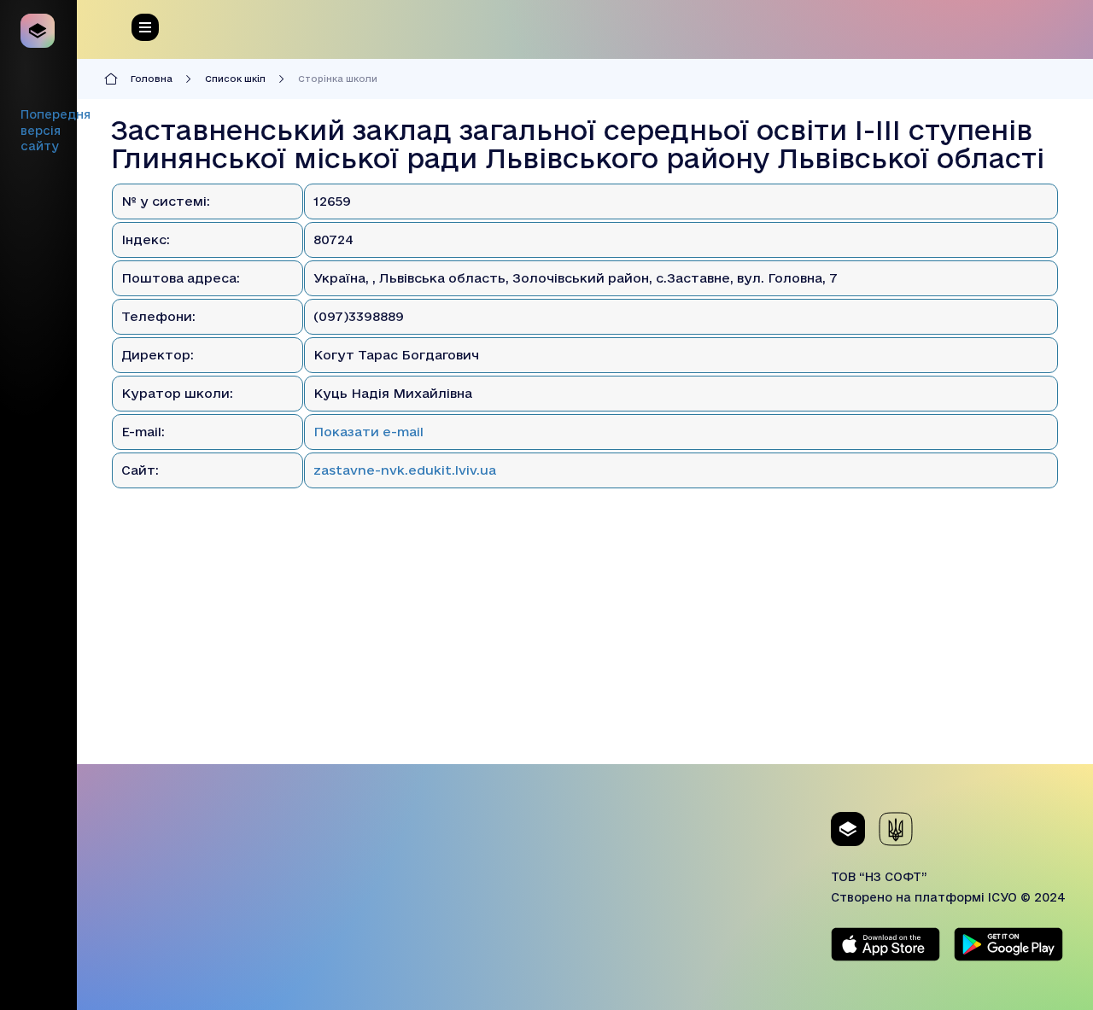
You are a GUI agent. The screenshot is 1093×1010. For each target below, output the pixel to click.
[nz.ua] (38, 31)
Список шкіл (235, 78)
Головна (151, 78)
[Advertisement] (585, 644)
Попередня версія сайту (55, 130)
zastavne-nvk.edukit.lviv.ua (404, 470)
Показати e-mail (368, 431)
